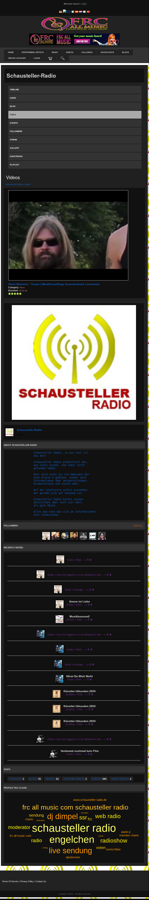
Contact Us (40, 881)
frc (90, 819)
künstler (84, 813)
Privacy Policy (27, 881)
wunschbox (113, 849)
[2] (11, 293)
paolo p (125, 831)
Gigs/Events (107, 52)
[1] (9, 293)
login (37, 58)
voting (45, 848)
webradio (40, 820)
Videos (69, 52)
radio (36, 840)
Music (55, 52)
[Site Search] (63, 58)
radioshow (113, 840)
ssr (83, 817)
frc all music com (20, 835)
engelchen (71, 839)
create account (17, 58)
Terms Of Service (10, 881)
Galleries (87, 52)
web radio (108, 816)
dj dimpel (62, 816)
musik (100, 836)
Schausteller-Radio (14, 184)
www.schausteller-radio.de (90, 799)
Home (11, 52)
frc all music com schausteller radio (75, 807)
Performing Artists (33, 52)
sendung (36, 815)
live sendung (70, 850)
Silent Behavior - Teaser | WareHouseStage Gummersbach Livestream (54, 284)
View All (138, 526)
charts (29, 819)
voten (101, 847)
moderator (19, 827)
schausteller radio (74, 828)
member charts (129, 835)
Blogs (125, 52)
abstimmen (73, 857)
